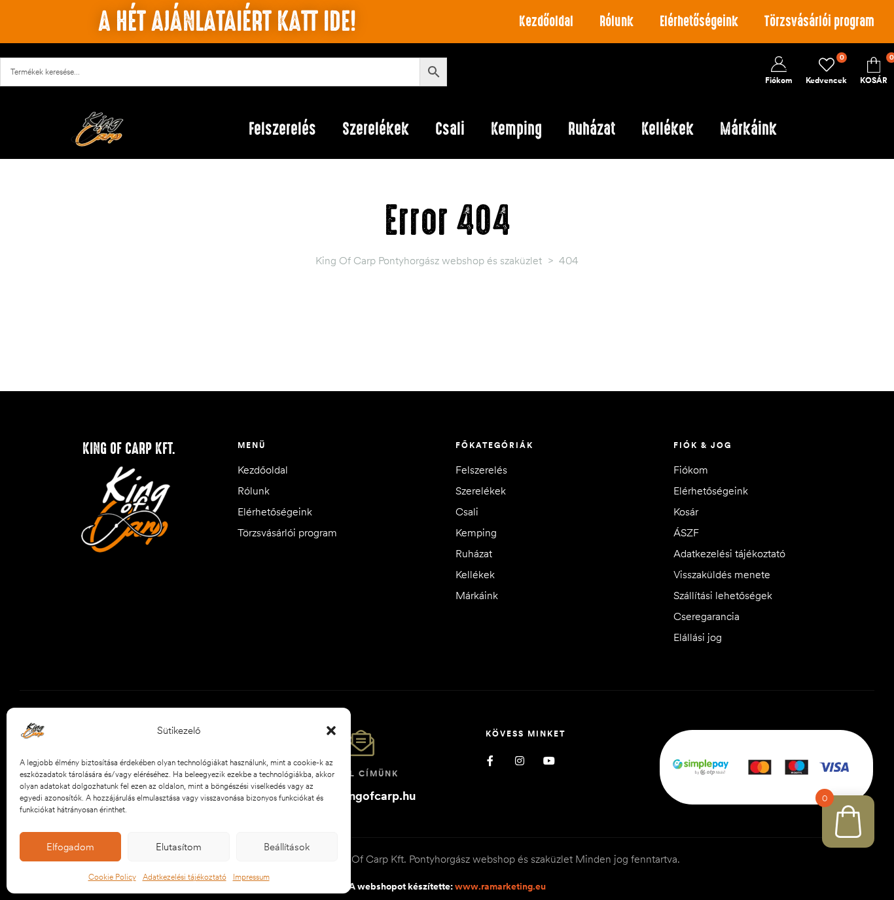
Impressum (251, 877)
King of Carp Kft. (128, 448)
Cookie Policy (112, 877)
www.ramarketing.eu (500, 886)
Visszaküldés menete (721, 574)
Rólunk (616, 21)
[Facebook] (490, 761)
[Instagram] (520, 761)
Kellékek (475, 574)
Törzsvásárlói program (819, 21)
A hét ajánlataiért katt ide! (227, 21)
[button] (331, 730)
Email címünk (361, 773)
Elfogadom (70, 846)
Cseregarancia (706, 616)
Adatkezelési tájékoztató (184, 877)
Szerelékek (481, 490)
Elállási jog (697, 637)
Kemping (476, 532)
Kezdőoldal (546, 21)
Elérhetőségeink (699, 21)
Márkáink (477, 595)
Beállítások (287, 846)
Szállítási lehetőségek (722, 595)
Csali (467, 511)
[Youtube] (549, 761)
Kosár (685, 511)
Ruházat (474, 553)
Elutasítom (179, 846)
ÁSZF (686, 532)
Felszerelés (481, 469)
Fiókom (690, 469)
